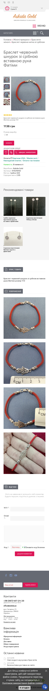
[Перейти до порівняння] (11, 152)
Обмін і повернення (11, 644)
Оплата (6, 639)
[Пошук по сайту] (41, 33)
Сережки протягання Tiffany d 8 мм (34, 219)
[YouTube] (15, 575)
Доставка (7, 641)
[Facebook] (6, 575)
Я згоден (24, 688)
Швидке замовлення (27, 152)
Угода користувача (11, 646)
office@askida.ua (10, 605)
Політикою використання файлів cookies (22, 683)
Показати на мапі (9, 622)
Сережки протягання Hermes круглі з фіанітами (12, 249)
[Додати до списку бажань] (6, 152)
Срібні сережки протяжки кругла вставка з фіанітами (11, 219)
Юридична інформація (13, 636)
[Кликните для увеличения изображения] (24, 318)
